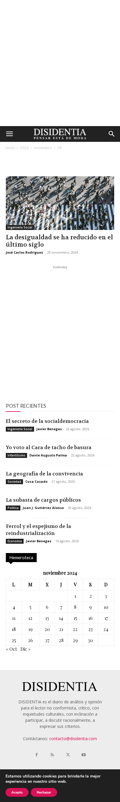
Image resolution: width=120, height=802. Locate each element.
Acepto (17, 792)
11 (13, 618)
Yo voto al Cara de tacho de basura (48, 447)
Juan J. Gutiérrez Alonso (43, 507)
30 (90, 640)
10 (106, 607)
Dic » (25, 649)
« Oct (11, 649)
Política (13, 508)
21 (61, 629)
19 (30, 629)
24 (105, 629)
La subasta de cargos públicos (43, 500)
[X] (68, 755)
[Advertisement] (60, 63)
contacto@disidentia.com (73, 738)
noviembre (43, 147)
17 (106, 618)
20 (47, 629)
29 (75, 640)
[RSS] (52, 755)
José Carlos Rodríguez (24, 252)
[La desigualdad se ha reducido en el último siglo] (60, 203)
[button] (9, 134)
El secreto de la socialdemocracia (47, 421)
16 (90, 618)
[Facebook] (36, 755)
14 (61, 618)
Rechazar (44, 792)
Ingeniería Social (20, 227)
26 (30, 640)
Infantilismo (16, 455)
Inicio (10, 147)
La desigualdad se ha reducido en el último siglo (59, 241)
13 (47, 618)
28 (61, 640)
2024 (24, 147)
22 (75, 629)
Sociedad (14, 482)
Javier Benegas (49, 429)
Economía (15, 541)
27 (47, 640)
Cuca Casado (36, 481)
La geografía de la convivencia (44, 473)
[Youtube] (83, 755)
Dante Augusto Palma (48, 455)
